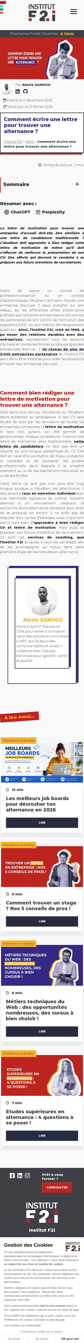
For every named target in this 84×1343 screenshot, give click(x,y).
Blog (30, 142)
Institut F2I (13, 142)
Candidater (56, 1187)
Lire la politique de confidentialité (22, 1325)
